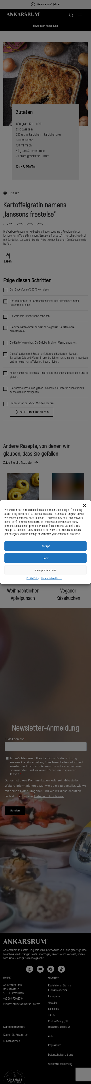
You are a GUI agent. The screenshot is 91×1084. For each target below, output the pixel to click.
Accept (46, 546)
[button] (84, 505)
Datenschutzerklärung (51, 578)
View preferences (45, 570)
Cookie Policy (33, 578)
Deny (46, 558)
